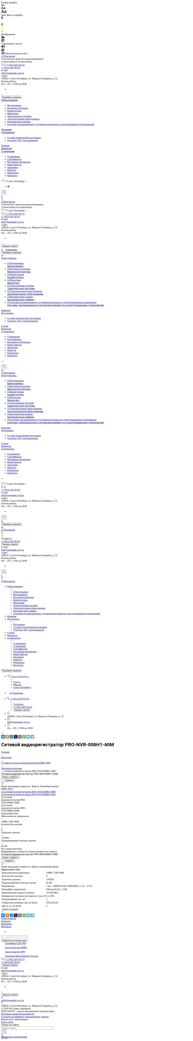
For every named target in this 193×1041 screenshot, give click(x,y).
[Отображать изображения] (3, 37)
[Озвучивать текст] (3, 47)
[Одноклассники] (7, 737)
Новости (11, 170)
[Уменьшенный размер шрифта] (2, 5)
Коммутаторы (14, 111)
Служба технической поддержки (24, 137)
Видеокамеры (14, 105)
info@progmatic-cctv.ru (12, 73)
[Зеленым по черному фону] (2, 31)
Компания (6, 924)
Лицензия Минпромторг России (21, 956)
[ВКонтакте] (8, 186)
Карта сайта (7, 1022)
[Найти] (3, 1032)
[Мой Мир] (11, 737)
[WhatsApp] (24, 737)
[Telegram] (32, 737)
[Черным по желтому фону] (2, 28)
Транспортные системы (19, 116)
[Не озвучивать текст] (2, 50)
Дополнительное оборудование (23, 119)
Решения (6, 129)
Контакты (12, 175)
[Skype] (28, 737)
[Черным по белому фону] (2, 18)
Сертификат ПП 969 (15, 943)
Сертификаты (14, 159)
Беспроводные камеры (18, 121)
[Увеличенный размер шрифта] (3, 12)
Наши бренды (14, 164)
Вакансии (6, 148)
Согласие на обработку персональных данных (25, 1016)
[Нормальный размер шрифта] (3, 8)
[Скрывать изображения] (2, 41)
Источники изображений (14, 1037)
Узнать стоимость (10, 777)
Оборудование (9, 100)
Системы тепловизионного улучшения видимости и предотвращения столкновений (50, 124)
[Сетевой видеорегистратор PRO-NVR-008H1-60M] (28, 791)
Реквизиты (12, 173)
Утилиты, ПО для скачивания (22, 140)
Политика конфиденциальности (17, 1014)
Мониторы (12, 113)
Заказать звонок (9, 246)
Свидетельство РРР (15, 951)
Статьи (5, 145)
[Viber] (20, 737)
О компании (8, 151)
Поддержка (7, 132)
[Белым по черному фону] (2, 21)
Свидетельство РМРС (16, 947)
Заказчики (12, 167)
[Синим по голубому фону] (2, 25)
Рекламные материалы (18, 162)
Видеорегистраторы (17, 108)
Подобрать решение (11, 97)
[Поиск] (3, 192)
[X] (15, 737)
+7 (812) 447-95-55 (15, 65)
